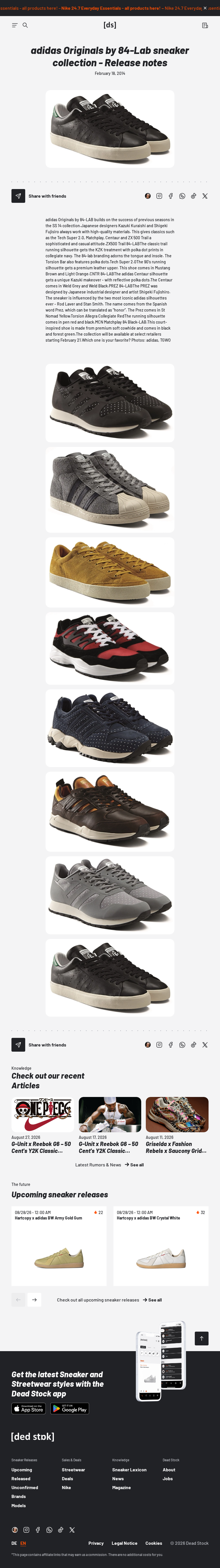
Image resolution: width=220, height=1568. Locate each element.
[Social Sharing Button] (18, 196)
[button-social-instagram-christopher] (147, 195)
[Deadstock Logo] (110, 25)
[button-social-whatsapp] (182, 195)
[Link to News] (25, 25)
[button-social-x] (205, 195)
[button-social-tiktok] (193, 195)
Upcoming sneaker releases (59, 1194)
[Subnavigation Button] (14, 25)
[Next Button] (34, 1300)
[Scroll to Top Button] (202, 1338)
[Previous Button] (18, 1300)
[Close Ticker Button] (205, 8)
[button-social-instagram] (159, 195)
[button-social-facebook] (170, 195)
